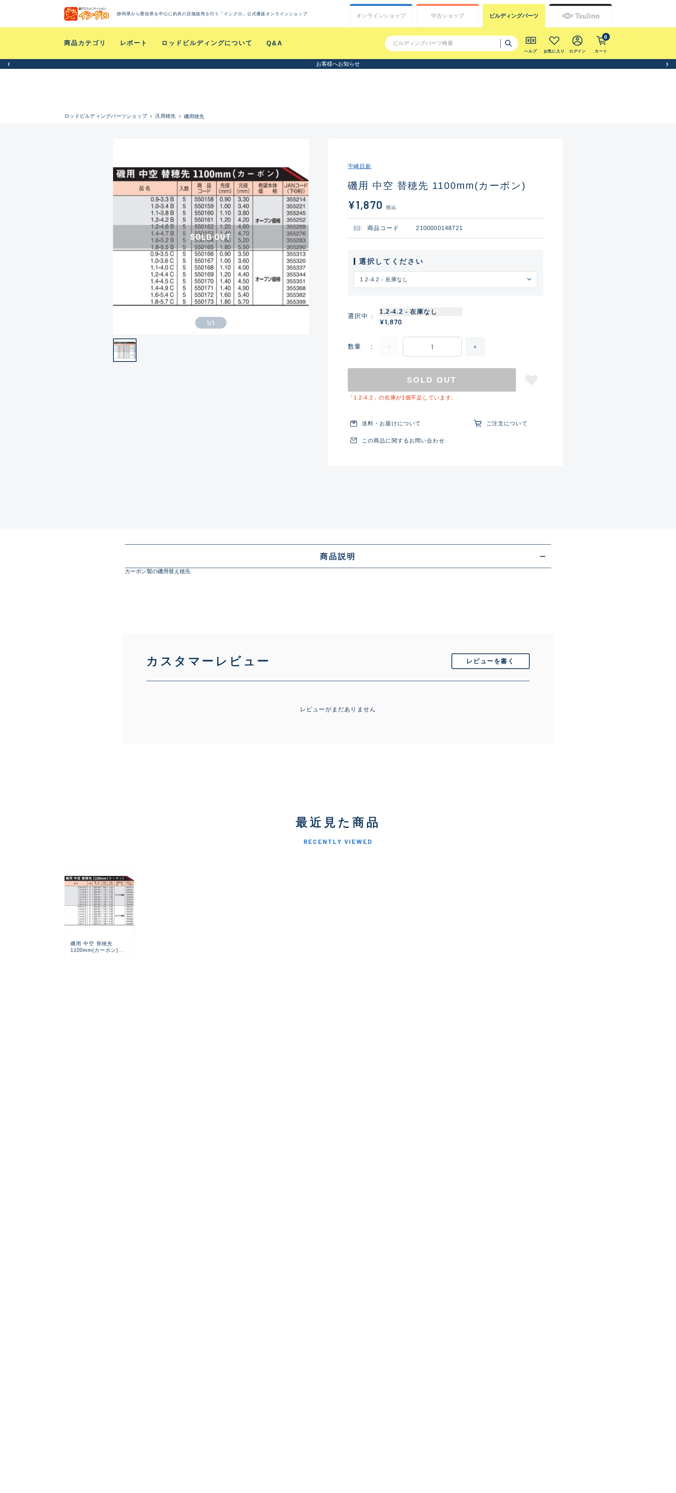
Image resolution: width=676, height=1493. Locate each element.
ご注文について (507, 423)
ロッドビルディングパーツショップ (105, 116)
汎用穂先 (165, 116)
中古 (447, 16)
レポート (134, 43)
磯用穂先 (194, 116)
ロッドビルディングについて (207, 43)
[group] (99, 912)
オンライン (381, 16)
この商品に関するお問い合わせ (403, 440)
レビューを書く (490, 661)
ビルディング (514, 16)
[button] (9, 64)
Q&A (274, 43)
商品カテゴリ (85, 43)
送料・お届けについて (391, 423)
